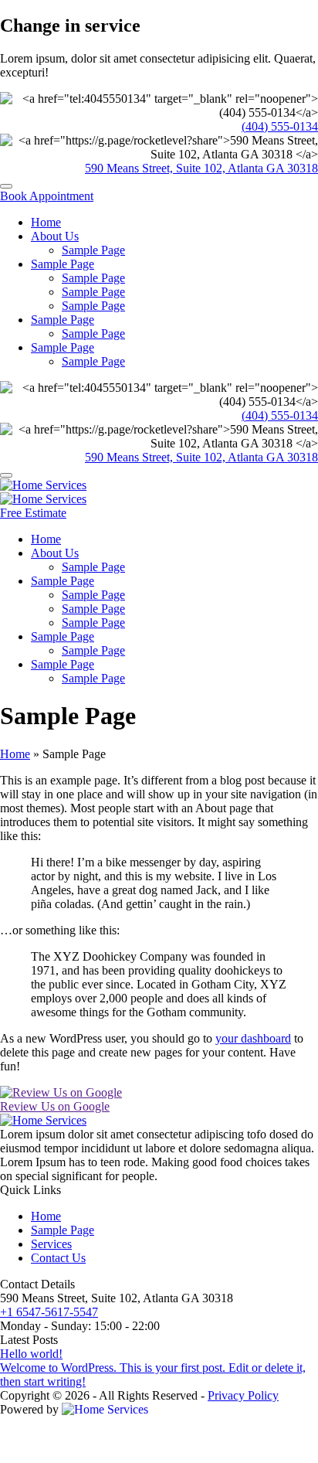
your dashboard (253, 1038)
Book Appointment (46, 195)
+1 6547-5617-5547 (49, 1311)
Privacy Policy (243, 1395)
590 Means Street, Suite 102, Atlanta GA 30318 (201, 168)
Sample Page (93, 250)
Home (46, 222)
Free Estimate (33, 512)
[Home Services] (43, 485)
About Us (55, 236)
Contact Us (58, 1257)
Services (51, 1243)
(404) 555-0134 (280, 126)
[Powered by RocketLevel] (105, 1409)
